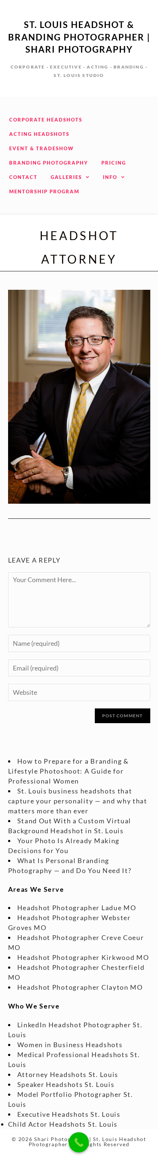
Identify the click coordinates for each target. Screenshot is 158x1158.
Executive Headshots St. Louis (69, 1114)
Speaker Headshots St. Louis (66, 1084)
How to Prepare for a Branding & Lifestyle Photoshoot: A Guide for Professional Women (68, 771)
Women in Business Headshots (70, 1045)
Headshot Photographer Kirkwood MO (83, 957)
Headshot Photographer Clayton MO (80, 987)
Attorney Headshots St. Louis (68, 1074)
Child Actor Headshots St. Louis (63, 1124)
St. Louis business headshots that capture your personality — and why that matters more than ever (77, 801)
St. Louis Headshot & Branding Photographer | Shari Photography (79, 36)
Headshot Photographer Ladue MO (76, 908)
